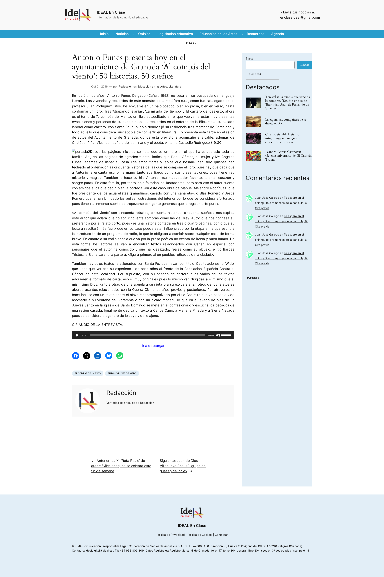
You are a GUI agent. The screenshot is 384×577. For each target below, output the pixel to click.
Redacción (125, 86)
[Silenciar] (218, 335)
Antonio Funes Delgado (122, 373)
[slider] (226, 334)
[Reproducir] (77, 335)
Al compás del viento (88, 373)
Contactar (221, 534)
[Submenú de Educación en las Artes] (242, 34)
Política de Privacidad (170, 534)
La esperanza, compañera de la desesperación (285, 121)
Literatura (175, 86)
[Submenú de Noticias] (134, 34)
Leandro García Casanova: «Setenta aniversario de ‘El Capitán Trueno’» (288, 156)
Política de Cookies (199, 534)
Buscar (250, 58)
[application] (153, 335)
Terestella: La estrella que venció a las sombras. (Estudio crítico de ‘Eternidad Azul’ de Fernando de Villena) (288, 103)
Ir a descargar (153, 346)
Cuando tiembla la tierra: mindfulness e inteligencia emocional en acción (282, 138)
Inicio (104, 34)
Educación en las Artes (152, 86)
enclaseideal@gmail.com (300, 17)
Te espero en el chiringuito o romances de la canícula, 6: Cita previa (281, 203)
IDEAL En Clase (111, 12)
